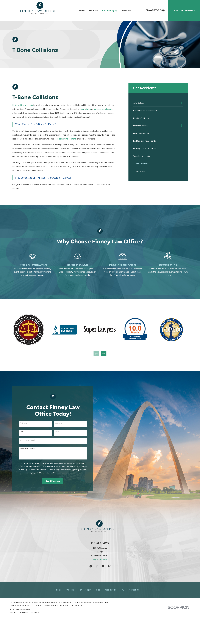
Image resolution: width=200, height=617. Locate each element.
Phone (22, 432)
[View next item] (103, 353)
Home (58, 590)
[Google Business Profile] (109, 566)
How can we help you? (28, 449)
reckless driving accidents (66, 139)
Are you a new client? (27, 440)
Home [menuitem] (81, 10)
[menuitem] (156, 103)
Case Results (110, 590)
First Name (23, 423)
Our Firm (70, 590)
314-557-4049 (155, 10)
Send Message (53, 481)
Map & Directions (100, 559)
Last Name (58, 423)
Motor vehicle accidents (22, 105)
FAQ (122, 590)
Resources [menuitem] (127, 10)
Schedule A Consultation (184, 10)
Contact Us (134, 590)
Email (57, 432)
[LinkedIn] (97, 566)
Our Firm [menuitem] (93, 10)
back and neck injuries (103, 109)
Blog (98, 590)
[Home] (40, 10)
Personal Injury (85, 590)
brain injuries (85, 109)
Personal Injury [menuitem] (109, 10)
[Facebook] (90, 566)
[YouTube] (103, 566)
